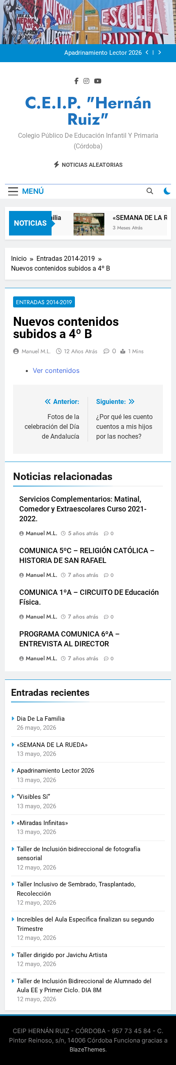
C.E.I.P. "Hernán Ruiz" (88, 111)
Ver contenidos (56, 370)
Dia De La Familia (41, 718)
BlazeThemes (87, 1049)
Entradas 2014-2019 (44, 302)
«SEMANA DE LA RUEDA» (52, 745)
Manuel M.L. (36, 351)
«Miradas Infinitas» (42, 823)
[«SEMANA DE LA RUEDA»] (86, 228)
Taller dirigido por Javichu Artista (62, 955)
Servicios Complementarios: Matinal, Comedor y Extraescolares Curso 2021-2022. (83, 509)
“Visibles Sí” (33, 796)
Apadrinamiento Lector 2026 (103, 53)
